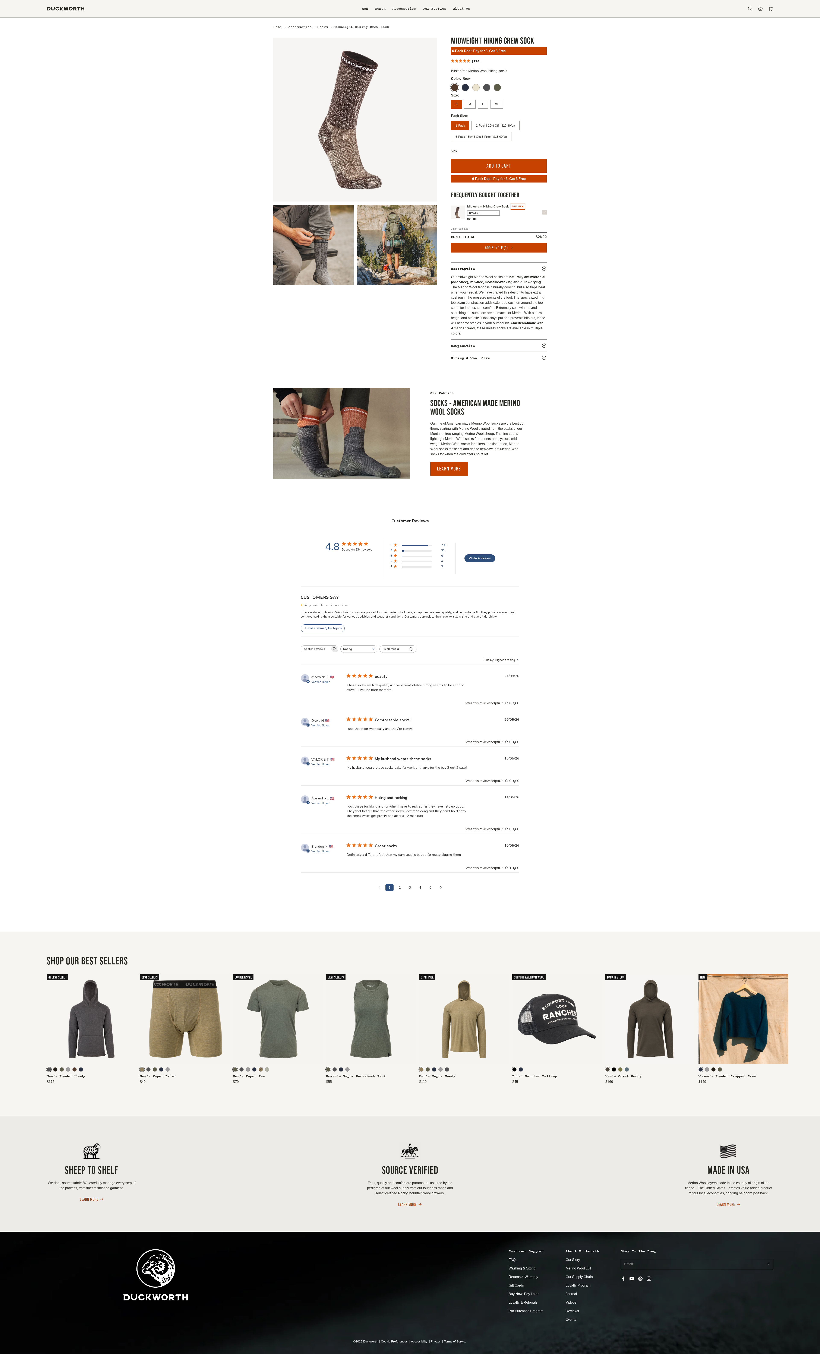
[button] (365, 8)
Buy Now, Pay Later (524, 1294)
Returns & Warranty (523, 1277)
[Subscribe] (768, 1264)
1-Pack (460, 125)
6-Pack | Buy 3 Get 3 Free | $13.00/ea (481, 136)
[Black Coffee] (55, 1069)
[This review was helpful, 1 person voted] (506, 868)
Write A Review (480, 558)
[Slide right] (810, 1028)
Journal (571, 1294)
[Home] (65, 8)
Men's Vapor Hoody (437, 1076)
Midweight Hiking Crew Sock (488, 206)
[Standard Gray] (68, 1069)
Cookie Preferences (395, 1341)
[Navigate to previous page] (379, 887)
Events (571, 1319)
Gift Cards (516, 1285)
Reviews (572, 1311)
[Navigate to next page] (441, 887)
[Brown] (454, 87)
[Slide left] (9, 1028)
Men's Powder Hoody (66, 1076)
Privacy (436, 1341)
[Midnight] (465, 87)
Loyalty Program (578, 1285)
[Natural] (476, 87)
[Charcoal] (486, 87)
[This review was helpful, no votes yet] (506, 703)
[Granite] (627, 1069)
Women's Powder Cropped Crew (727, 1076)
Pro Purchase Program (526, 1311)
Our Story (573, 1260)
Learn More (449, 469)
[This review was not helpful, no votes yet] (514, 703)
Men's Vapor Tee (249, 1076)
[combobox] (358, 649)
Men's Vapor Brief (158, 1076)
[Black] (514, 1069)
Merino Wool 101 (579, 1268)
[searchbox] (315, 649)
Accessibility (419, 1341)
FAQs (513, 1260)
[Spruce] (497, 87)
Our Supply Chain (579, 1277)
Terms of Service (455, 1341)
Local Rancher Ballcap (534, 1076)
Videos (571, 1302)
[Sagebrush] (267, 1069)
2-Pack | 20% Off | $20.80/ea (495, 125)
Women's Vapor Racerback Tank (356, 1076)
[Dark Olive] (607, 1069)
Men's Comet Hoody (623, 1076)
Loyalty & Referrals (523, 1302)
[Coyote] (142, 1069)
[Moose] (74, 1069)
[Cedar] (620, 1069)
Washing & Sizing (522, 1268)
